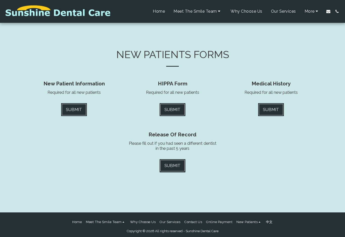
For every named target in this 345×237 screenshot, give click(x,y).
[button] (197, 11)
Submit (74, 109)
